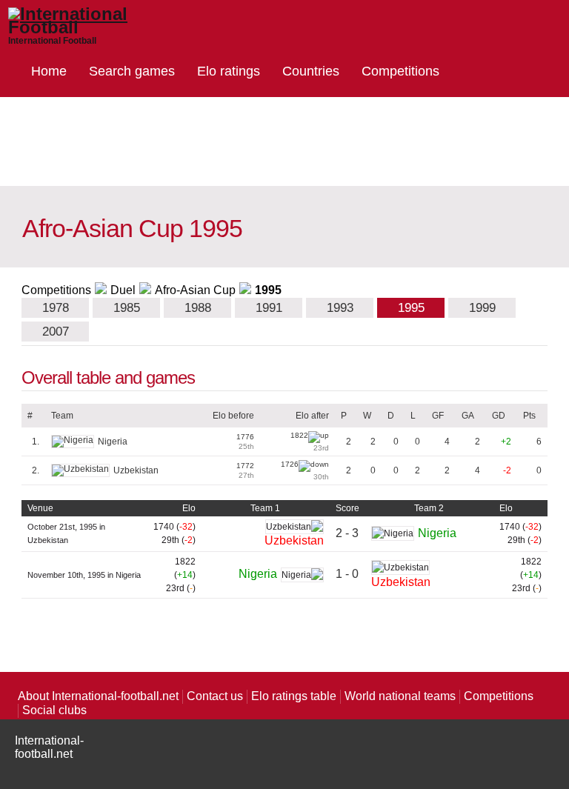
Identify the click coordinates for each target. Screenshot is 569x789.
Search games (132, 71)
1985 (126, 308)
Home (49, 71)
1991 (269, 308)
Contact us (215, 696)
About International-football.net (98, 696)
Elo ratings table (293, 696)
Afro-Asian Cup (195, 290)
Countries (310, 71)
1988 (197, 308)
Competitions (400, 71)
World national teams (400, 696)
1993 (340, 308)
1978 (55, 308)
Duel (123, 290)
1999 (482, 308)
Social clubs (54, 710)
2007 (55, 331)
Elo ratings (228, 71)
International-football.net (49, 747)
